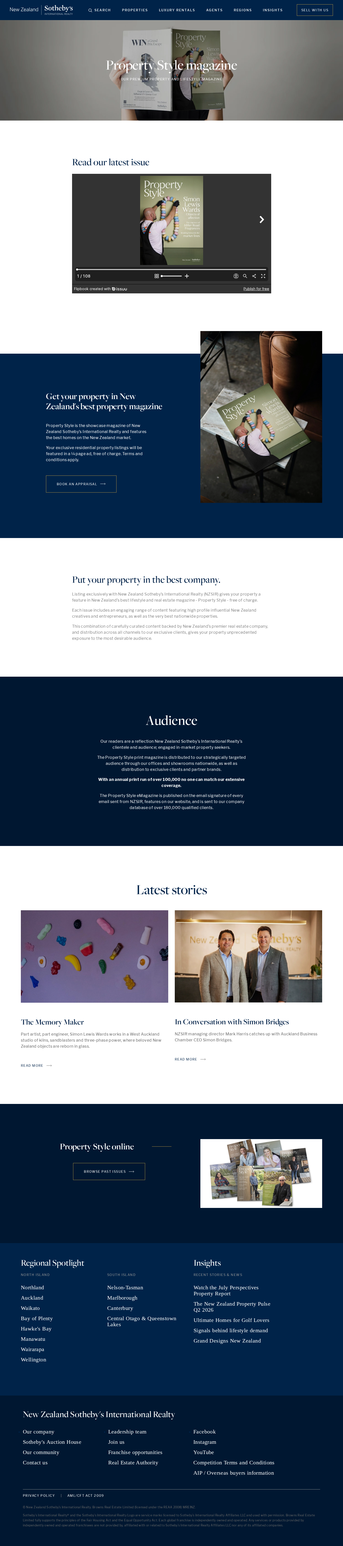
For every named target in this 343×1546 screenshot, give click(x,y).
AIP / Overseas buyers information (233, 1473)
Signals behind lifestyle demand (231, 1330)
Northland (32, 1288)
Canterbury (120, 1308)
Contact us (35, 1463)
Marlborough (122, 1298)
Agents (214, 10)
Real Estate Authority (133, 1463)
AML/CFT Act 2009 (85, 1495)
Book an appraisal (77, 484)
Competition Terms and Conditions (234, 1463)
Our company (38, 1432)
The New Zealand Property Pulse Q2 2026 (232, 1307)
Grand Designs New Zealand (227, 1341)
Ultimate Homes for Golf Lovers (231, 1320)
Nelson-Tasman (125, 1288)
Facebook (204, 1432)
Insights (273, 10)
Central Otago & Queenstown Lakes (141, 1321)
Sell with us (314, 10)
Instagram (204, 1442)
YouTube (203, 1452)
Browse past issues (105, 1171)
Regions (243, 10)
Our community (41, 1452)
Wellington (33, 1360)
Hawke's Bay (36, 1329)
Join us (116, 1442)
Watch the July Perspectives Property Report (226, 1291)
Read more (32, 1065)
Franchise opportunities (135, 1452)
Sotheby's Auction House (52, 1442)
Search (102, 10)
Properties (135, 10)
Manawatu (33, 1339)
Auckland (32, 1298)
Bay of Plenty (37, 1318)
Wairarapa (32, 1349)
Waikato (30, 1308)
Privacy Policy (39, 1495)
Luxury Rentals (177, 10)
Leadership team (127, 1432)
